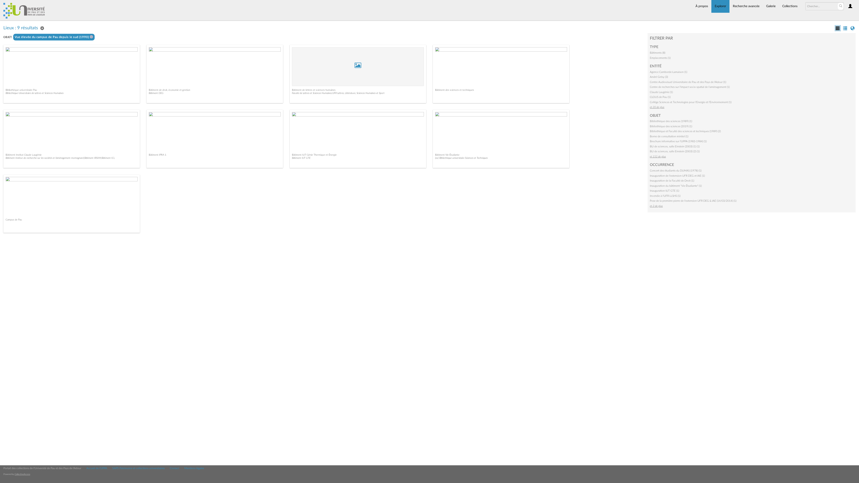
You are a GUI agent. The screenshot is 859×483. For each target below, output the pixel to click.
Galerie (771, 6)
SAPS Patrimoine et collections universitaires (138, 468)
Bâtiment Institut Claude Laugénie (24, 155)
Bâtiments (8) (657, 52)
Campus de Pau (14, 219)
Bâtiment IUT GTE (301, 158)
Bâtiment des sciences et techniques (454, 90)
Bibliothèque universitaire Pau (21, 90)
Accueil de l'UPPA (96, 468)
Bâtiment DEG (156, 93)
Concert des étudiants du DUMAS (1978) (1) (676, 170)
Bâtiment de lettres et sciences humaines (314, 90)
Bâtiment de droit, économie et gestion (169, 90)
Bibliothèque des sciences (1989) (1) (671, 121)
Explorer (720, 6)
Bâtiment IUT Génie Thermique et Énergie (314, 155)
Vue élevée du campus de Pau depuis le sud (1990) (52, 37)
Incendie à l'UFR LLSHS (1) (665, 196)
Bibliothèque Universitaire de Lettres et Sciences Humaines (35, 93)
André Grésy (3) (659, 77)
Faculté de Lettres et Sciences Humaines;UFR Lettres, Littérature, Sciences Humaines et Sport (338, 93)
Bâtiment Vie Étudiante (447, 155)
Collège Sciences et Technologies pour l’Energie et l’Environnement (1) (690, 102)
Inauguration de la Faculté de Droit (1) (672, 180)
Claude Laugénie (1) (661, 92)
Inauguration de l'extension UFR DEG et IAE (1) (677, 175)
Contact (174, 468)
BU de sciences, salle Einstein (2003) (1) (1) (675, 146)
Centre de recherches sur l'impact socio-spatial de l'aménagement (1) (690, 87)
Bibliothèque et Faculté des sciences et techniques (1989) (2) (685, 131)
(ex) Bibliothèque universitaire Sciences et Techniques (461, 158)
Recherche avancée (746, 6)
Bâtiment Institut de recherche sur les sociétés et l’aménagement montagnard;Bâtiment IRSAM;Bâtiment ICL (60, 158)
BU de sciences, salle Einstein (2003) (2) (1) (675, 151)
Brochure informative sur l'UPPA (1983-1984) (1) (678, 141)
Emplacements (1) (660, 58)
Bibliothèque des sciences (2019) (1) (671, 126)
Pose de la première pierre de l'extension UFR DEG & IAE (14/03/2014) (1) (693, 200)
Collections (789, 6)
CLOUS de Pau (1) (660, 97)
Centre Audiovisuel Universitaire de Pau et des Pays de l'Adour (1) (688, 82)
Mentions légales (194, 468)
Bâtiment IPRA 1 (157, 155)
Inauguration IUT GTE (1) (664, 190)
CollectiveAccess (22, 474)
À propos (701, 6)
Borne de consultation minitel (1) (669, 136)
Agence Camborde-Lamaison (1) (668, 72)
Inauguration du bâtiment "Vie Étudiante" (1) (676, 185)
